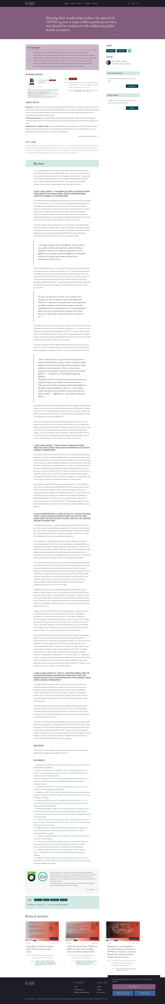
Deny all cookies (123, 993)
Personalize (145, 993)
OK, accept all (134, 987)
